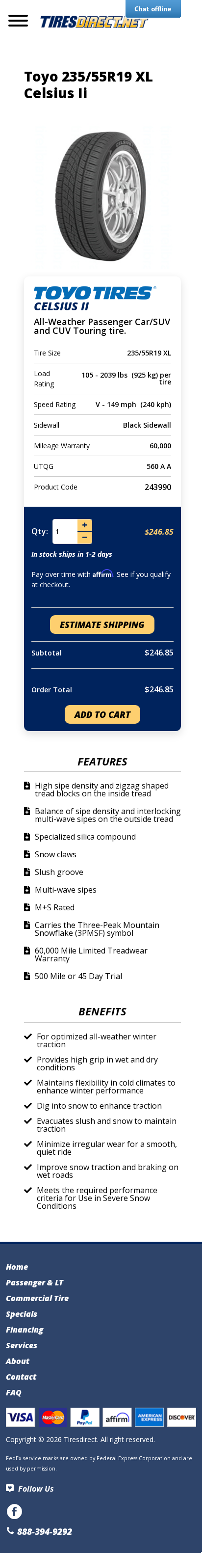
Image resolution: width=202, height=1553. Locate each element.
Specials (21, 1313)
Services (21, 1345)
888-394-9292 (43, 1531)
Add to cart (102, 714)
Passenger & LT (34, 1282)
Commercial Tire (37, 1298)
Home (17, 1266)
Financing (24, 1329)
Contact (21, 1376)
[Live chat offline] (153, 9)
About (17, 1361)
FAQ (14, 1392)
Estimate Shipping (102, 624)
